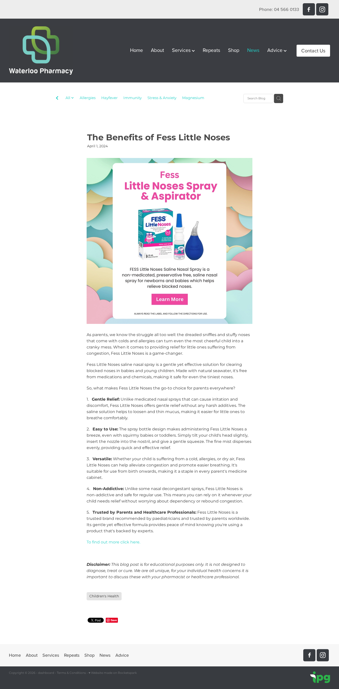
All (68, 98)
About (157, 50)
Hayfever (109, 98)
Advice (275, 50)
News (253, 50)
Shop (233, 50)
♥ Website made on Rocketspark (113, 673)
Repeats (211, 50)
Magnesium (193, 98)
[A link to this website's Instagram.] (322, 9)
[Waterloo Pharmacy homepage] (41, 50)
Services (182, 50)
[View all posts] (57, 99)
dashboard (46, 673)
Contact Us (313, 50)
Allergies (88, 98)
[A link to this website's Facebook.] (309, 9)
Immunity (132, 98)
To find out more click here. (114, 542)
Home (136, 50)
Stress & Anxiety (161, 98)
